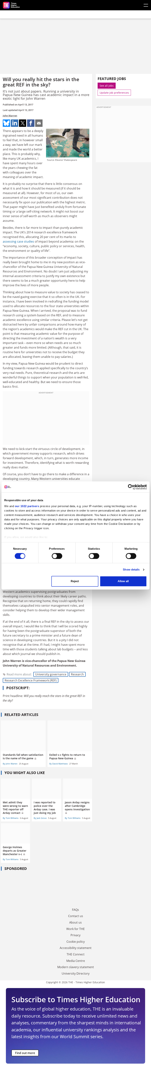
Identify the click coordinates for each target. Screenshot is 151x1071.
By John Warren (10, 763)
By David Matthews (58, 763)
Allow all (123, 581)
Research (77, 674)
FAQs (75, 910)
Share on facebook (30, 123)
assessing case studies (18, 241)
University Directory (75, 973)
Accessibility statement (76, 948)
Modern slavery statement (75, 967)
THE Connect (76, 954)
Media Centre (75, 961)
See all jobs (107, 85)
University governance (50, 674)
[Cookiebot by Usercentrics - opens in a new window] (131, 487)
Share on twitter (22, 123)
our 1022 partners (27, 506)
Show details (131, 569)
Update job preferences (114, 92)
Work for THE (75, 929)
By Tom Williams (10, 818)
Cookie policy (75, 942)
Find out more (25, 1053)
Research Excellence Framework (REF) (31, 680)
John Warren (10, 115)
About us (75, 922)
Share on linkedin (14, 123)
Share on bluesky (6, 123)
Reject (75, 581)
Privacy (75, 935)
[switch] (57, 556)
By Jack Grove (40, 818)
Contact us (75, 916)
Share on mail (39, 123)
